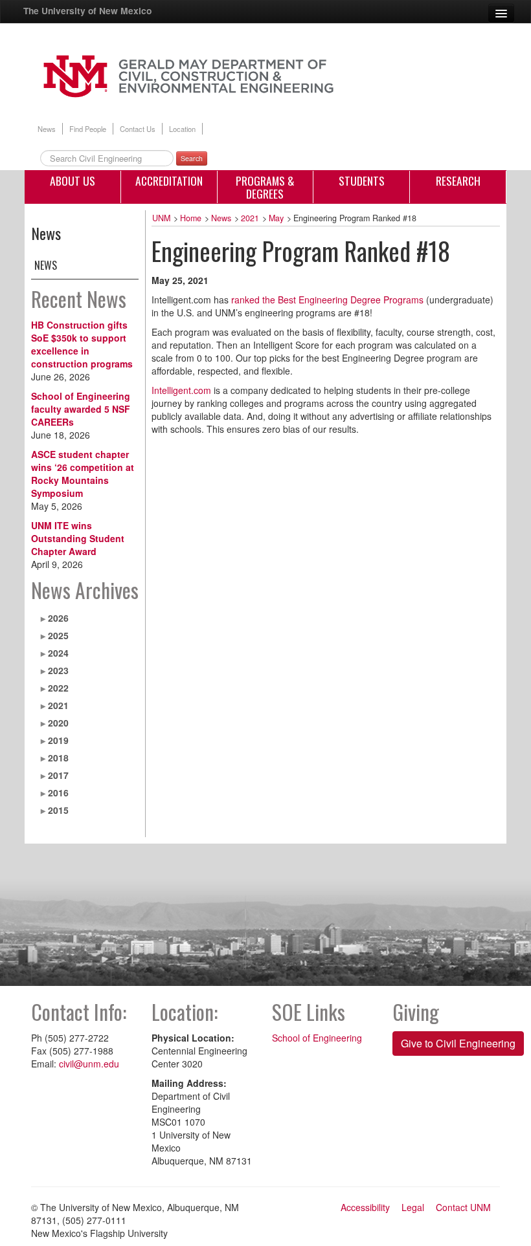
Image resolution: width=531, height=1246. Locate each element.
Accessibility (365, 1207)
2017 (58, 775)
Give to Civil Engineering (458, 1043)
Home (190, 218)
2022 (58, 687)
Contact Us (137, 129)
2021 (58, 705)
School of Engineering (317, 1037)
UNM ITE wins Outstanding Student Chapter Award (77, 538)
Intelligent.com (181, 390)
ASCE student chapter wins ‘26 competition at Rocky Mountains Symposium (82, 473)
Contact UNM (463, 1207)
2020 (58, 722)
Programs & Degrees (265, 187)
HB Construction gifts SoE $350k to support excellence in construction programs (82, 344)
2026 (58, 617)
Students (362, 180)
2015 (58, 809)
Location (182, 129)
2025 (58, 635)
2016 (58, 792)
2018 (58, 757)
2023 (58, 670)
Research (458, 180)
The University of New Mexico (87, 10)
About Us (72, 180)
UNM (161, 218)
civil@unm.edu (89, 1063)
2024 (58, 652)
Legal (412, 1207)
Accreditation (169, 180)
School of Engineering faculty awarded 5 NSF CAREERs (80, 408)
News (47, 129)
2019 (58, 740)
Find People (87, 129)
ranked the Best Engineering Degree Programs (327, 299)
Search (192, 158)
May (276, 218)
